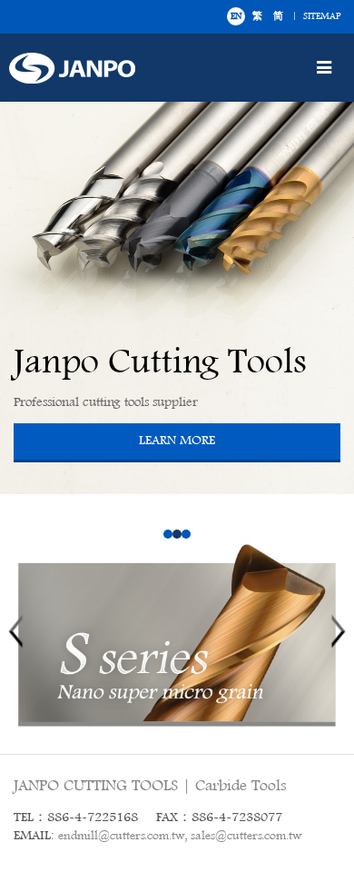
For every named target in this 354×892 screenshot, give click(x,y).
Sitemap (321, 16)
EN (236, 16)
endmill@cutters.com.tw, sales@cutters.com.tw (180, 836)
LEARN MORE (177, 441)
